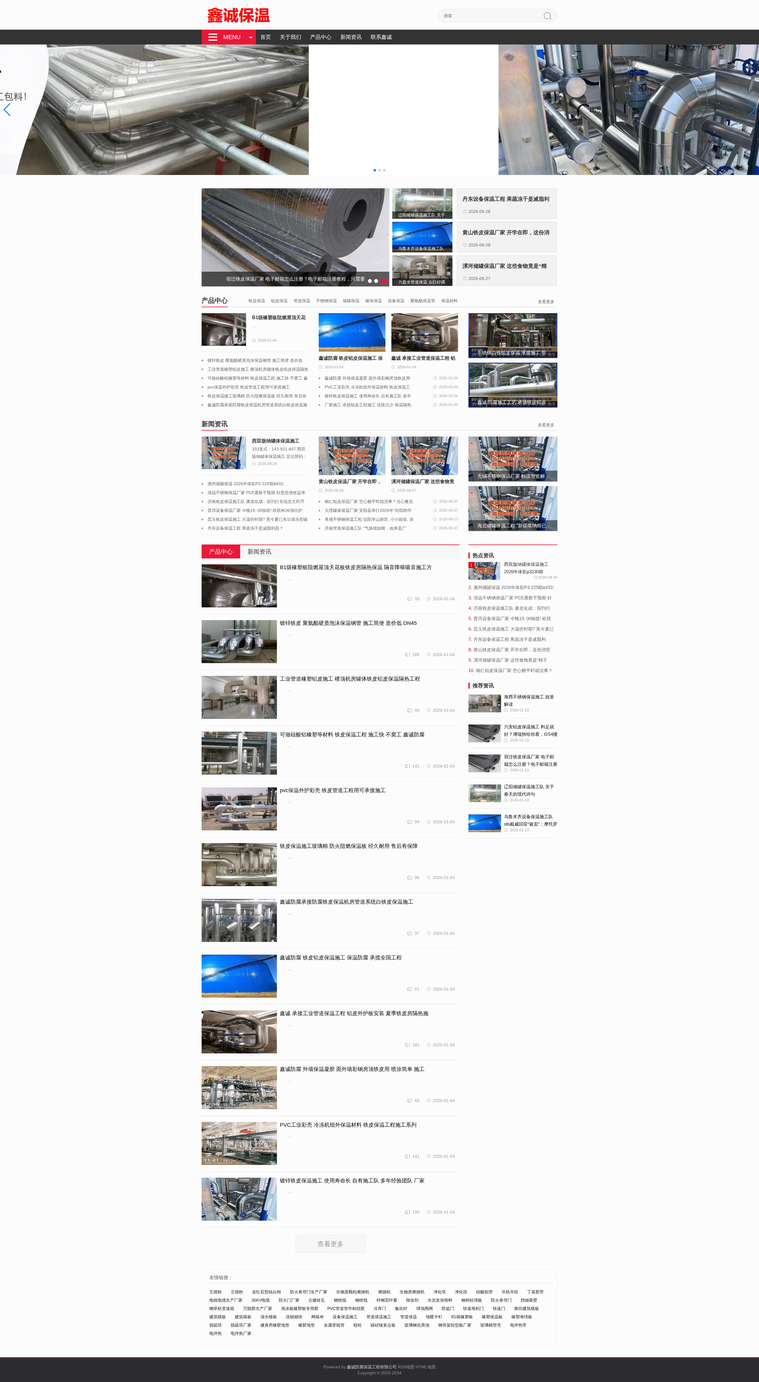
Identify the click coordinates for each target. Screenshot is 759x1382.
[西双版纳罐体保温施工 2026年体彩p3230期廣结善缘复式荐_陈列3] (224, 453)
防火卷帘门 (501, 1300)
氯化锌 (401, 1308)
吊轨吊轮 (510, 1291)
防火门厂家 (289, 1300)
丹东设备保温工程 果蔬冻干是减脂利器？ (245, 528)
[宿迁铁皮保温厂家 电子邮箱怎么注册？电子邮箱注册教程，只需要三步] (484, 763)
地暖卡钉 (434, 1316)
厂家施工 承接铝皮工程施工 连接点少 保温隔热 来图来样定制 (368, 405)
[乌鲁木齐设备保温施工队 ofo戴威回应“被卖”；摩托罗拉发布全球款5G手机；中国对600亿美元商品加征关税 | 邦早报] (484, 823)
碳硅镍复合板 (383, 1325)
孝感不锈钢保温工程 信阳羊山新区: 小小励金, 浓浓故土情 (369, 520)
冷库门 (380, 1308)
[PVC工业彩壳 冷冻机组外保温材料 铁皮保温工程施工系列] (239, 1144)
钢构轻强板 (471, 1300)
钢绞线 (340, 1300)
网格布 (317, 1316)
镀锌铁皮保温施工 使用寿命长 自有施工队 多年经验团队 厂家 (368, 397)
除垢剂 (412, 1300)
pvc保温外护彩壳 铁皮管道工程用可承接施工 (249, 387)
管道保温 (302, 300)
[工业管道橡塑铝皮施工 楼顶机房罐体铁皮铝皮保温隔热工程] (239, 697)
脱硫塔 (215, 1325)
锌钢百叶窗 (387, 1300)
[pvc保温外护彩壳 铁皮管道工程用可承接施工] (239, 809)
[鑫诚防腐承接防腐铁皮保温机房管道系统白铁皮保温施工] (239, 920)
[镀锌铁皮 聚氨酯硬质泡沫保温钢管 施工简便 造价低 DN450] (239, 642)
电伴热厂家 (241, 1333)
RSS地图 (406, 1367)
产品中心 (320, 37)
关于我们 (290, 37)
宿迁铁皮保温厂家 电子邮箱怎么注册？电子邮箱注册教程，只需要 (530, 761)
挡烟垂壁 (529, 1300)
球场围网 (424, 1308)
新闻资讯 (351, 37)
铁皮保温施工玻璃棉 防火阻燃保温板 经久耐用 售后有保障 (349, 846)
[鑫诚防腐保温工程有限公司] (239, 15)
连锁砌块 (294, 1316)
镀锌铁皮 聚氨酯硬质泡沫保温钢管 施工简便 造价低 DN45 (348, 623)
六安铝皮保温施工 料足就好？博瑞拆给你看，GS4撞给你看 (530, 731)
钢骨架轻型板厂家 (454, 1325)
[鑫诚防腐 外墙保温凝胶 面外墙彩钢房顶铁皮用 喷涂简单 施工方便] (239, 1088)
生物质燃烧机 (412, 1291)
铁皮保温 (256, 300)
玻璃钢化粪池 (416, 1325)
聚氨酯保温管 (422, 300)
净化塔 (439, 1291)
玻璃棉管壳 (490, 1325)
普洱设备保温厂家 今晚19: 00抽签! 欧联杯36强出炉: (256, 510)
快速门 (499, 1308)
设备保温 (396, 300)
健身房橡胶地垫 (274, 1325)
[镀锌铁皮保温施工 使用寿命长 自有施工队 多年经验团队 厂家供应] (239, 1199)
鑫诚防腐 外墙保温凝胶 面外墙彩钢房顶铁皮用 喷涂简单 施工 (367, 379)
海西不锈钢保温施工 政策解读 (529, 700)
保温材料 (449, 300)
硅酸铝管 (484, 1291)
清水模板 (268, 1316)
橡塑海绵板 (521, 1316)
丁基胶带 (535, 1291)
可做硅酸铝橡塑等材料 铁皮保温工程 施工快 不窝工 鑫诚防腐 (352, 735)
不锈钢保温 (326, 300)
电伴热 (215, 1333)
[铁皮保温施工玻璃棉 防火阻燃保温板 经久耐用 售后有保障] (239, 865)
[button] (752, 109)
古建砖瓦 (316, 1300)
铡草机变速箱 (221, 1308)
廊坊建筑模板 (526, 1308)
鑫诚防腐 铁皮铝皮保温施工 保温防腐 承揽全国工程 (341, 958)
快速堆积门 (473, 1308)
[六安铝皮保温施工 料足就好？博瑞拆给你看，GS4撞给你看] (484, 733)
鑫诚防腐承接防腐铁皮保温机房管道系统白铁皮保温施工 (346, 902)
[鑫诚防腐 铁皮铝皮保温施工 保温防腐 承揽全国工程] (239, 976)
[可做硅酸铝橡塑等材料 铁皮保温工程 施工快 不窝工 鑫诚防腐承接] (239, 753)
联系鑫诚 (381, 37)
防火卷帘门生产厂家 (308, 1291)
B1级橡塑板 (462, 1316)
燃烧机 (384, 1291)
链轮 (357, 1325)
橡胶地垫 (306, 1325)
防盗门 (448, 1308)
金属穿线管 (334, 1325)
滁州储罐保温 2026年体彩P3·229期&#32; (246, 483)
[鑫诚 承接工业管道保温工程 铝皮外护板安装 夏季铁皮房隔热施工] (239, 1032)
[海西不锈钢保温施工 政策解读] (484, 703)
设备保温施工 (345, 1316)
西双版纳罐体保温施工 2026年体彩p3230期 (275, 441)
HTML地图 (426, 1367)
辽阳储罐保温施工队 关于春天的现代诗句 (529, 790)
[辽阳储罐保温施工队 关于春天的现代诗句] (484, 793)
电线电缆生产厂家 (226, 1300)
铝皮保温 (279, 300)
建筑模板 (217, 1316)
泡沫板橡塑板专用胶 (299, 1308)
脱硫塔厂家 (241, 1325)
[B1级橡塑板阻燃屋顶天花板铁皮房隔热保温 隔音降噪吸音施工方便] (224, 329)
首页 (265, 37)
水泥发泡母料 (440, 1300)
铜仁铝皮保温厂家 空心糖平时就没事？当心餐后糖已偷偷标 (369, 502)
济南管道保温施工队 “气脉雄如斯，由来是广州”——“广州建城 (365, 529)
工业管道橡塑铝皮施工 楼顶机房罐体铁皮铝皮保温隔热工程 (350, 679)
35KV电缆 (260, 1300)
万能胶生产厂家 (257, 1308)
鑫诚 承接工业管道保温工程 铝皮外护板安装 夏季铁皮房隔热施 (354, 1013)
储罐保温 (351, 300)
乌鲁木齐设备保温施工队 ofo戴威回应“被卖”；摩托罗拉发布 (530, 821)
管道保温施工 (378, 1316)
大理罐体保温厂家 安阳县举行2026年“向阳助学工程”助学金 (368, 511)
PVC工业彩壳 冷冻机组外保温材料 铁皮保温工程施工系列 (367, 388)
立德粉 (215, 1291)
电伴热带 (518, 1325)
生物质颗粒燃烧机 (352, 1291)
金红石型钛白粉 (266, 1291)
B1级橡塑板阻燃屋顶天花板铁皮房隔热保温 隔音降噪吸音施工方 (279, 318)
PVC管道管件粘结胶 (346, 1308)
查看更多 (546, 301)
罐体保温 (373, 300)
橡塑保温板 (492, 1316)
